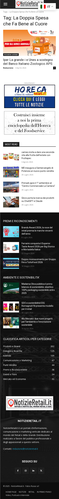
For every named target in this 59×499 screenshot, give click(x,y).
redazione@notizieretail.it (25, 448)
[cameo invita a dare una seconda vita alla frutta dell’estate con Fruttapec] (11, 156)
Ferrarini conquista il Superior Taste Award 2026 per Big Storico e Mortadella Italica (38, 246)
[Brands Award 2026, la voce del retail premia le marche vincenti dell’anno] (11, 231)
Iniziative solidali (11, 54)
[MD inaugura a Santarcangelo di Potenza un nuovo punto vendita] (11, 171)
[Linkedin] (33, 471)
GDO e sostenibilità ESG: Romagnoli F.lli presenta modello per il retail (37, 306)
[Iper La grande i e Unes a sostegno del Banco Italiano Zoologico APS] (29, 43)
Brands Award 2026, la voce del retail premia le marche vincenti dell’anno (37, 230)
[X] (41, 471)
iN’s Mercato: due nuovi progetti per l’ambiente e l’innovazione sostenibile (37, 321)
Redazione (8, 68)
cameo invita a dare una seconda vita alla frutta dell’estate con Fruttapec (38, 155)
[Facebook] (18, 471)
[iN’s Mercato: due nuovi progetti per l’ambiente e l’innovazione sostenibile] (11, 322)
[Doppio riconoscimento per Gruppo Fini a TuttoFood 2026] (11, 263)
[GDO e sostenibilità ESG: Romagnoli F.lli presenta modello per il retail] (11, 307)
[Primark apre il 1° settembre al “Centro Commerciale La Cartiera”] (11, 187)
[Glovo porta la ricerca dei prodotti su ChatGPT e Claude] (11, 202)
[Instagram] (25, 471)
